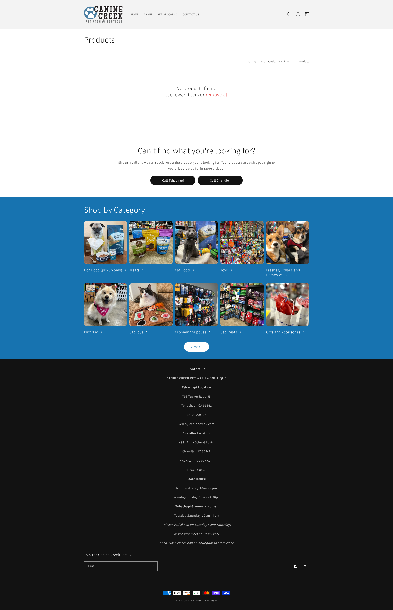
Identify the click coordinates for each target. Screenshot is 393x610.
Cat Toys (136, 332)
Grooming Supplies (190, 332)
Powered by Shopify (207, 600)
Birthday (91, 332)
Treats (134, 270)
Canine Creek (190, 600)
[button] (289, 14)
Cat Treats (228, 332)
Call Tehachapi (173, 180)
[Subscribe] (152, 566)
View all (196, 347)
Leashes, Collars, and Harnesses (283, 272)
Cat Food (182, 270)
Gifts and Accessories (283, 332)
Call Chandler (220, 180)
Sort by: (252, 61)
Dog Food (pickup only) (103, 270)
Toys (224, 270)
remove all (217, 94)
